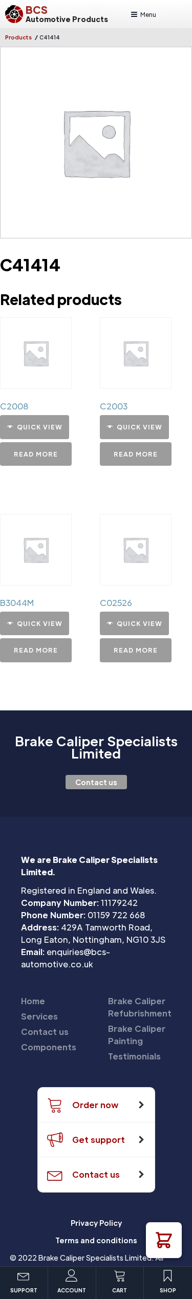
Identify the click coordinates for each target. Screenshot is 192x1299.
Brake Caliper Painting (136, 1034)
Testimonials (134, 1056)
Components (48, 1047)
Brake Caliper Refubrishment (140, 1007)
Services (39, 1016)
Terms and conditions (96, 1240)
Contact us (96, 782)
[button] (164, 1240)
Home (33, 1000)
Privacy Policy (96, 1222)
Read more (36, 454)
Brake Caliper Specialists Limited (96, 747)
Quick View (39, 427)
